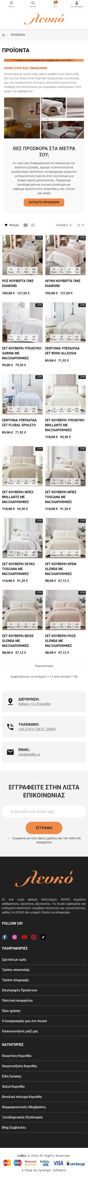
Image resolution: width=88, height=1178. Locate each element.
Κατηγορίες (11, 4)
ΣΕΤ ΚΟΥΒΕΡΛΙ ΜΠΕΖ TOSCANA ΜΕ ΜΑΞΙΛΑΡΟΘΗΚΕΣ (61, 497)
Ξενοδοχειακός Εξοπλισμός (22, 1117)
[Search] (33, 4)
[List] (33, 225)
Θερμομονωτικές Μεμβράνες (24, 1107)
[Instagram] (14, 937)
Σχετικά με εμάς (14, 959)
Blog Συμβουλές (14, 1127)
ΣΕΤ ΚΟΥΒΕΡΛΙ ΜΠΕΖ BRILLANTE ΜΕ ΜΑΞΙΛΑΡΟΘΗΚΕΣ (18, 497)
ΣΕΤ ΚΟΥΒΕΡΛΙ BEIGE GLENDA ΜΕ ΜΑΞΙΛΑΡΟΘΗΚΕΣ (18, 641)
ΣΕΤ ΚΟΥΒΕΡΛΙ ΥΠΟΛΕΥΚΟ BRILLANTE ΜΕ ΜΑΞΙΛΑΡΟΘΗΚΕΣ (64, 425)
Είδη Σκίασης (11, 1076)
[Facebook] (4, 937)
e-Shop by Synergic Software (44, 1170)
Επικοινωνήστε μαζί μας (20, 1031)
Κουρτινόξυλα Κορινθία (19, 1066)
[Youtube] (24, 937)
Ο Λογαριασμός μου (77, 4)
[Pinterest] (33, 937)
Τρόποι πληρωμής (15, 980)
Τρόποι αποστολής (16, 970)
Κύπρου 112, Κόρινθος (34, 704)
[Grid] (25, 225)
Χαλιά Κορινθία (13, 1086)
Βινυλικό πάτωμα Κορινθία (22, 1097)
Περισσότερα (44, 666)
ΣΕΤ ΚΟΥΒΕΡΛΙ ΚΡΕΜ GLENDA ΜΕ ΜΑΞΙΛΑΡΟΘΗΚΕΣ (60, 569)
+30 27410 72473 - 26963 (37, 729)
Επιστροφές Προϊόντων (19, 990)
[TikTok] (43, 937)
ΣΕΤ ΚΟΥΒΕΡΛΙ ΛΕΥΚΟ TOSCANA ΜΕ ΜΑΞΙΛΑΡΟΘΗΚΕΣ (18, 569)
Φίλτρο (14, 225)
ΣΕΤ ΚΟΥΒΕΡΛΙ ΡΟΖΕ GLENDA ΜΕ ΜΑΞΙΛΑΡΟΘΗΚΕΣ (60, 641)
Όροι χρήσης (11, 1011)
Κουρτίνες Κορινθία (16, 1056)
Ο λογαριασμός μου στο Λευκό (24, 1021)
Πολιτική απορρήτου (17, 1000)
